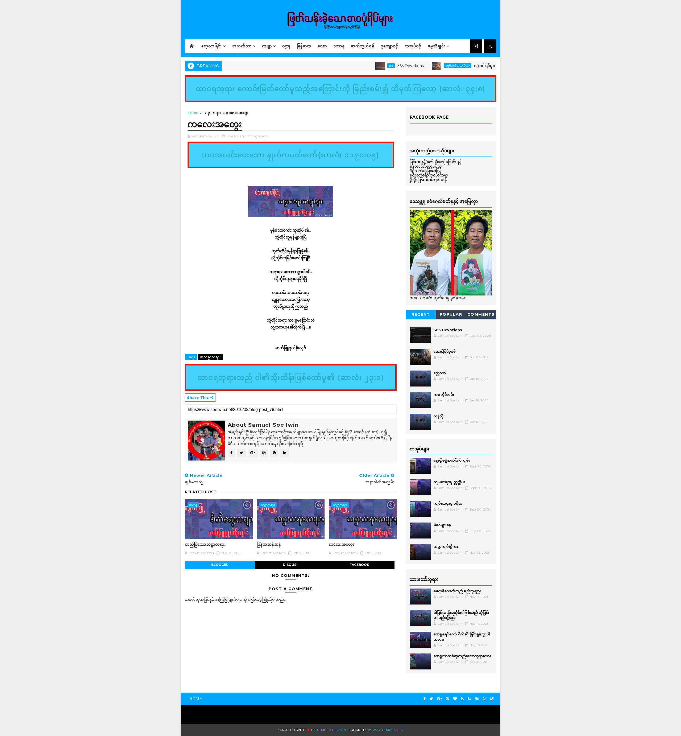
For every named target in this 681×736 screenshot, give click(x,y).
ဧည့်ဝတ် (440, 373)
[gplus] (439, 699)
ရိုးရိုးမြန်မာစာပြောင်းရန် (428, 179)
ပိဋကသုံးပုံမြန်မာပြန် (425, 170)
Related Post (201, 492)
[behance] (477, 699)
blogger (220, 565)
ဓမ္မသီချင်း (436, 46)
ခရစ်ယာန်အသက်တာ (437, 65)
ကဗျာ (267, 46)
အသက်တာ (242, 46)
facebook (359, 565)
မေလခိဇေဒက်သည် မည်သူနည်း (457, 591)
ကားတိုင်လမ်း (444, 394)
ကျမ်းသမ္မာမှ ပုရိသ (448, 503)
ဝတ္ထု (286, 46)
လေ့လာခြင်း (211, 46)
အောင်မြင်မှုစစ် (465, 65)
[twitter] (431, 699)
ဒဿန (338, 46)
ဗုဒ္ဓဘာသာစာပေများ (425, 166)
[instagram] (485, 699)
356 (371, 65)
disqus (289, 565)
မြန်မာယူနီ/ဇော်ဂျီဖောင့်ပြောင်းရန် (435, 161)
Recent (421, 314)
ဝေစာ (322, 46)
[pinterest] (447, 699)
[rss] (469, 699)
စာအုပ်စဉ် (413, 46)
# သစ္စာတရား (210, 357)
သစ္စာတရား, (260, 136)
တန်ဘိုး (439, 416)
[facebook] (424, 699)
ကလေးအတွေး (341, 544)
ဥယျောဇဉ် (389, 46)
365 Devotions (390, 65)
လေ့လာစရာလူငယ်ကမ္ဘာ (429, 175)
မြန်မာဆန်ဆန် (269, 544)
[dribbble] (462, 699)
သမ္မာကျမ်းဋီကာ (446, 546)
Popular (451, 314)
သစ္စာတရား (212, 112)
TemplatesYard (332, 730)
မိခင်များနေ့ (442, 525)
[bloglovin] (455, 699)
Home (193, 112)
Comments (481, 314)
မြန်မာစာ (304, 46)
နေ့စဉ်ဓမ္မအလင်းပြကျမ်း (452, 460)
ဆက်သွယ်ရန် (362, 46)
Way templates (387, 730)
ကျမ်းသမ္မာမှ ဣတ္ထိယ (449, 482)
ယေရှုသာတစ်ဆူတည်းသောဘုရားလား (462, 656)
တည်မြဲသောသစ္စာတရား (205, 544)
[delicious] (492, 699)
